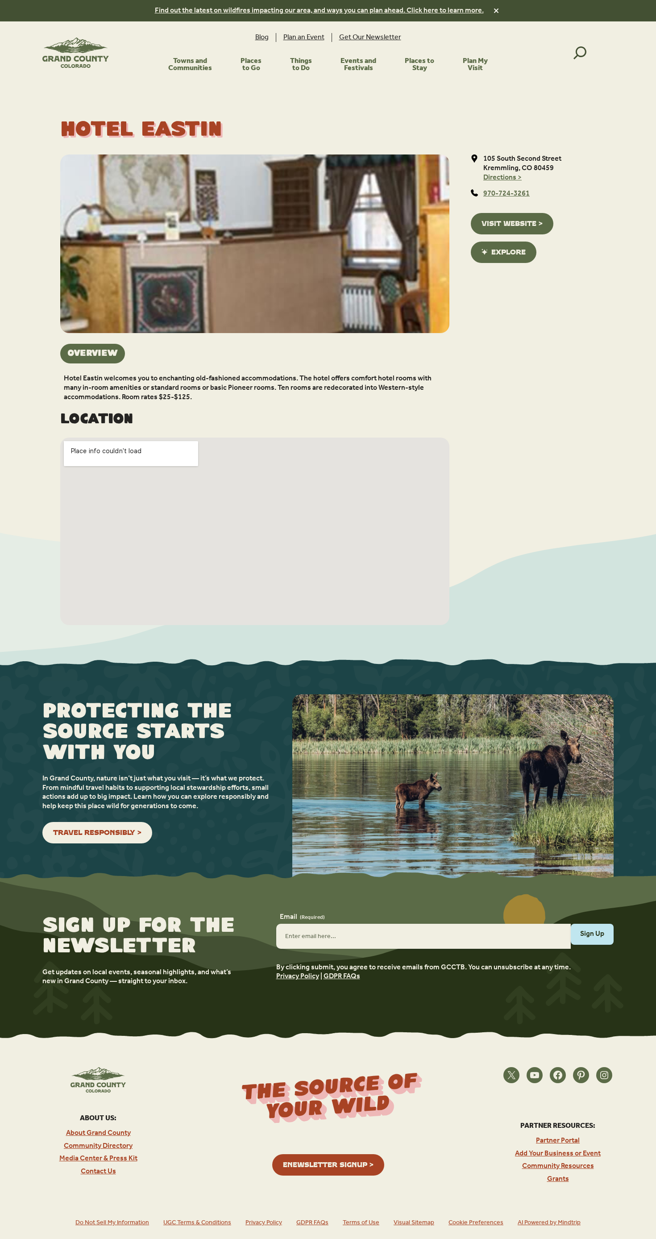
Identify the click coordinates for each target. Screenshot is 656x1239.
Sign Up (592, 934)
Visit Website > (512, 223)
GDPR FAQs (342, 976)
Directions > (502, 177)
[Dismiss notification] (496, 10)
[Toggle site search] (580, 52)
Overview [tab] (92, 353)
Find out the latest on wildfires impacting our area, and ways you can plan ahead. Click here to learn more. (319, 10)
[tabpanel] (254, 388)
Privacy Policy (297, 976)
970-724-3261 (506, 193)
